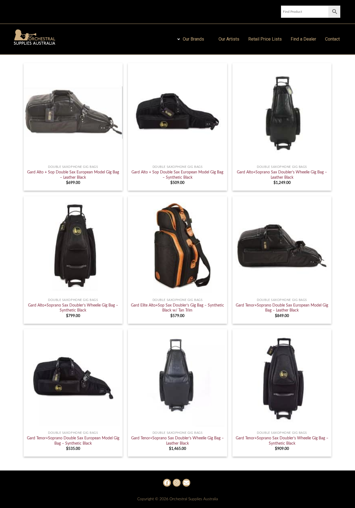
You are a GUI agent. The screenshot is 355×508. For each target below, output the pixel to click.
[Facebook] (167, 483)
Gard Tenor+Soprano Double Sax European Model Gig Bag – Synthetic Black (73, 440)
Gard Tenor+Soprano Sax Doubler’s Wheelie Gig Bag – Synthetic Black (282, 440)
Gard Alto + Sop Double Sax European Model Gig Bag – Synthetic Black (177, 175)
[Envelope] (186, 483)
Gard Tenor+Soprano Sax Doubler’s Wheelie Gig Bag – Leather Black (177, 440)
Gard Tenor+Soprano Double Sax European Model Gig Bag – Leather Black (282, 308)
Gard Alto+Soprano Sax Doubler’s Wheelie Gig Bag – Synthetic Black (73, 308)
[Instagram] (177, 483)
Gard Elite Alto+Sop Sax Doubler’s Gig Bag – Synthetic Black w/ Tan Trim (177, 308)
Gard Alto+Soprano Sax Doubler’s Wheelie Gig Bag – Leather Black (282, 175)
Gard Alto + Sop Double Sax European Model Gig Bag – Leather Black (73, 175)
